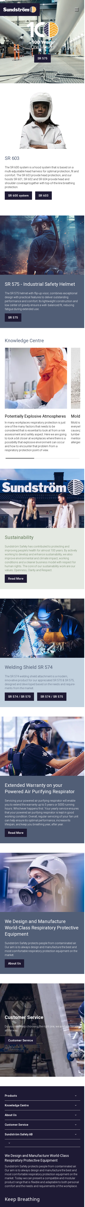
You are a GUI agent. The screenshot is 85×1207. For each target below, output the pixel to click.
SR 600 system (18, 195)
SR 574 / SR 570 (19, 696)
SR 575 (42, 58)
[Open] (42, 1143)
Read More (16, 578)
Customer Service (20, 1040)
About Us (14, 963)
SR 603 (43, 195)
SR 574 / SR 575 (52, 696)
